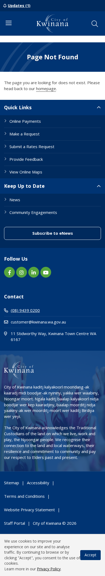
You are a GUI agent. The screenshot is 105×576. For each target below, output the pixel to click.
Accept (90, 554)
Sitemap (11, 482)
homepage (46, 88)
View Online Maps (25, 172)
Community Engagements (33, 212)
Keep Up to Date (24, 186)
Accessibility (38, 482)
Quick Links (18, 107)
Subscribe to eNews (66, 233)
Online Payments (25, 121)
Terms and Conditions (24, 496)
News (14, 199)
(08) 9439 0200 (25, 310)
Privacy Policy (49, 568)
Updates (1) (19, 5)
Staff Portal (14, 523)
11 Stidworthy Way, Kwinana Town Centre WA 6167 (53, 336)
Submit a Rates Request (31, 146)
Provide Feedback (26, 159)
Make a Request (24, 134)
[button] (95, 24)
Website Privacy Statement (29, 509)
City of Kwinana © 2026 (54, 523)
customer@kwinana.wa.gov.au (38, 322)
